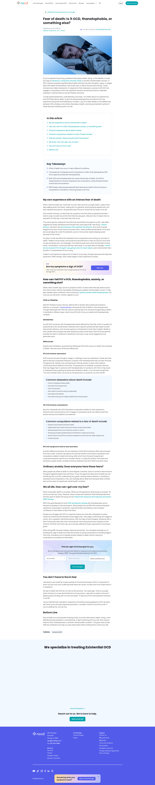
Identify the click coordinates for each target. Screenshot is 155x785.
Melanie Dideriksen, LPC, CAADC (54, 31)
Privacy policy (103, 746)
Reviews (81, 3)
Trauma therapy (78, 735)
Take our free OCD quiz (86, 779)
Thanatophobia (65, 307)
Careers (49, 753)
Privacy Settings (104, 753)
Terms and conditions (106, 743)
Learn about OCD (61, 3)
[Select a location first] (77, 558)
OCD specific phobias (78, 503)
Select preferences (97, 558)
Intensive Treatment (53, 758)
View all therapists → (77, 708)
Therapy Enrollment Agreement (109, 751)
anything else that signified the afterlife (76, 227)
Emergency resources (106, 748)
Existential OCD (57, 632)
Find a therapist (38, 3)
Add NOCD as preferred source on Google (61, 12)
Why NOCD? (49, 3)
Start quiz (100, 268)
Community (73, 3)
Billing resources (104, 738)
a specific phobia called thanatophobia (93, 292)
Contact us (102, 735)
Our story (50, 750)
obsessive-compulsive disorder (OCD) (67, 81)
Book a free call (132, 3)
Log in (121, 3)
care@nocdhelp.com (54, 741)
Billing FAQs (102, 740)
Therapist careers (52, 755)
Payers (75, 738)
